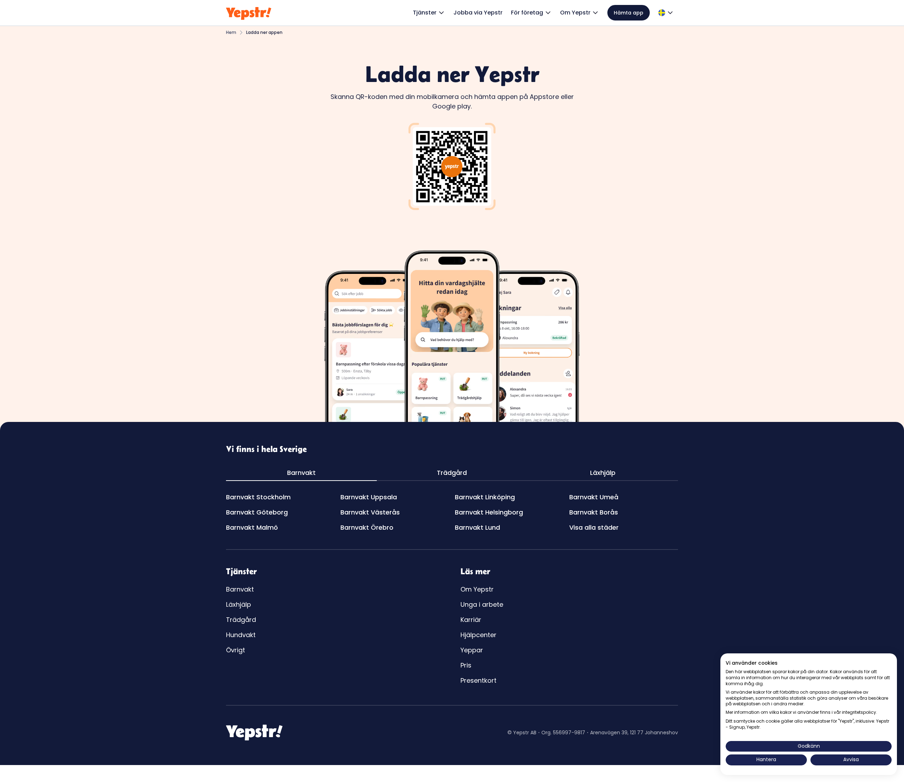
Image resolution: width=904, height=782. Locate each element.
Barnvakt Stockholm (258, 497)
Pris (465, 665)
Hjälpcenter (478, 634)
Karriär (470, 619)
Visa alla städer (594, 527)
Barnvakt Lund (477, 527)
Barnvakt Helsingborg (489, 512)
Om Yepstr (477, 589)
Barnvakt (240, 589)
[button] (429, 12)
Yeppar (471, 650)
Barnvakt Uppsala (368, 497)
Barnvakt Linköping (485, 497)
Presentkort (478, 680)
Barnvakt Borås (593, 512)
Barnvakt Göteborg (257, 512)
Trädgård (241, 619)
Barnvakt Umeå (593, 497)
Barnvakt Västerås (370, 512)
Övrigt (235, 650)
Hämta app (628, 12)
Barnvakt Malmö (252, 527)
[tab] (301, 473)
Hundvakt (241, 634)
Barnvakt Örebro (366, 527)
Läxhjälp (238, 604)
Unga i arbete (481, 604)
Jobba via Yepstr (477, 12)
